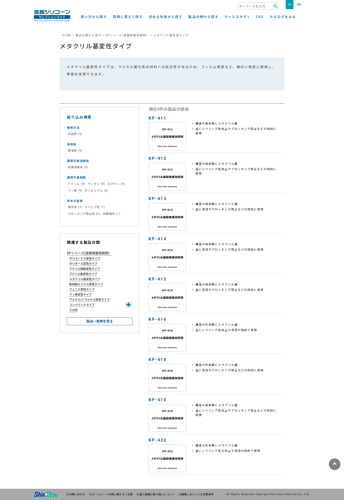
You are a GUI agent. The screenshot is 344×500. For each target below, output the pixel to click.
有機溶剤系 (78, 167)
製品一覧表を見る (100, 321)
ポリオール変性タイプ (83, 263)
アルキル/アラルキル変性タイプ (89, 299)
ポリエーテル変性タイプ (84, 258)
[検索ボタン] (275, 6)
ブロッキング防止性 (84, 213)
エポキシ (116, 184)
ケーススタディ (237, 17)
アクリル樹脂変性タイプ (84, 268)
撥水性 (75, 207)
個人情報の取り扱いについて (157, 494)
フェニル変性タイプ (82, 289)
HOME (67, 35)
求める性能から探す (166, 17)
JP (290, 4)
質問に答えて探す (128, 17)
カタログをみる (283, 17)
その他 (73, 310)
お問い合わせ (77, 494)
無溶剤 (75, 150)
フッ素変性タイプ (80, 294)
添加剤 (75, 134)
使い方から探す (94, 17)
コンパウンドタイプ (82, 305)
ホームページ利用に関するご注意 (112, 494)
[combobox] (258, 5)
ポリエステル (96, 190)
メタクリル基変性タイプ (84, 279)
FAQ (260, 17)
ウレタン (96, 184)
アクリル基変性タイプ (83, 274)
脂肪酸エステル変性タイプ (86, 284)
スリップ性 (95, 207)
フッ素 (75, 190)
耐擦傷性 (111, 213)
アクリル (76, 184)
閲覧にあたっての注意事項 (197, 494)
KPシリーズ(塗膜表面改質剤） (127, 35)
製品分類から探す (203, 17)
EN (299, 4)
